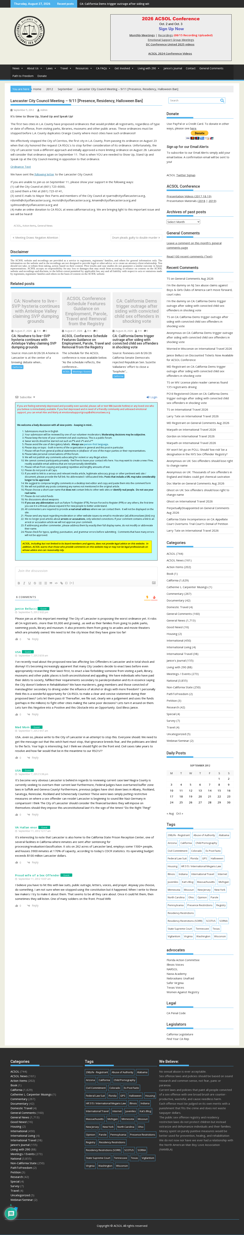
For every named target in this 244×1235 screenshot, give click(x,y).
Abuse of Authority (204, 835)
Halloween (217, 858)
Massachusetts (206, 882)
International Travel (179, 654)
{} (66, 582)
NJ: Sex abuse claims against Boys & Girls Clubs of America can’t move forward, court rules (199, 289)
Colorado (196, 850)
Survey (171, 720)
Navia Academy (177, 974)
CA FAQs (101, 68)
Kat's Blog (187, 882)
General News (44, 225)
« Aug (170, 813)
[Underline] (29, 583)
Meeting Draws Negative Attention (36, 237)
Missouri (189, 889)
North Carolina (176, 897)
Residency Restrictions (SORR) (185, 921)
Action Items (29, 225)
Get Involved (122, 68)
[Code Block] (56, 583)
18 (181, 796)
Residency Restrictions (181, 913)
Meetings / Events (82, 371)
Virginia (188, 936)
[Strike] (35, 583)
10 (171, 790)
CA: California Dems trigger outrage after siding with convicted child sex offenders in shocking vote (146, 4)
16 (228, 790)
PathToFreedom (177, 694)
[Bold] (19, 583)
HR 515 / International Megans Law (201, 866)
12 (190, 790)
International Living (179, 647)
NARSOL (172, 969)
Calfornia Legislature (180, 1034)
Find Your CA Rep (178, 1039)
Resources (81, 68)
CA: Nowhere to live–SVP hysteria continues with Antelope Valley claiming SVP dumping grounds (36, 311)
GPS (204, 858)
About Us (33, 68)
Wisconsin (220, 936)
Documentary (175, 600)
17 (171, 796)
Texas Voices (175, 987)
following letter (44, 174)
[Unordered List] (45, 583)
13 (200, 790)
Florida (194, 858)
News (15, 68)
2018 (201, 201)
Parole (214, 897)
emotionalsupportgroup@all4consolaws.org (86, 412)
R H (38, 331)
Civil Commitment (177, 850)
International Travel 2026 (215, 348)
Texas (216, 928)
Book (170, 574)
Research (173, 707)
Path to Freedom (23, 76)
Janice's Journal (173, 68)
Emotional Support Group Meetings (171, 40)
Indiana (183, 874)
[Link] (61, 583)
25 (181, 802)
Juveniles (173, 882)
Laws (49, 68)
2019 (212, 201)
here (193, 128)
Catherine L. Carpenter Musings (187, 587)
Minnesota (174, 889)
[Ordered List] (40, 583)
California (17, 367)
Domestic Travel (177, 607)
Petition (172, 700)
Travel (64, 68)
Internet (222, 874)
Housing (172, 634)
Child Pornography (206, 843)
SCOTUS (211, 921)
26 (190, 802)
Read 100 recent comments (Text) (189, 256)
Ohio (191, 897)
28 (209, 802)
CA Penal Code (176, 1013)
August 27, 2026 (23, 331)
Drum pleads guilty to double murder (134, 237)
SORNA (223, 921)
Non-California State (180, 687)
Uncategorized (176, 734)
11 (181, 790)
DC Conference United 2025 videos (170, 44)
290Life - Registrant (179, 835)
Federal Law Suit (177, 858)
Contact (191, 68)
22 (219, 796)
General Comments (211, 68)
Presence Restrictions (200, 905)
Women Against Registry (183, 992)
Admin (43, 110)
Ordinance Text (20, 167)
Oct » (179, 813)
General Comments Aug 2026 (194, 278)
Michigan (224, 882)
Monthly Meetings (142, 35)
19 (190, 796)
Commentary (175, 594)
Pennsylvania (176, 905)
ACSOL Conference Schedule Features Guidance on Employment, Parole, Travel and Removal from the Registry (86, 311)
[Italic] (24, 583)
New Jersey (204, 889)
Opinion (202, 897)
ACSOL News (175, 560)
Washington (203, 936)
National (172, 680)
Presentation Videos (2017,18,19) (189, 196)
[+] (72, 582)
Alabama (224, 835)
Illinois (171, 874)
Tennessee (202, 928)
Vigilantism (174, 936)
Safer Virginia (175, 983)
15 (219, 790)
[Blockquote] (51, 583)
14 (209, 790)
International (175, 640)
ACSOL (17, 225)
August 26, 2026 (124, 331)
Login (153, 397)
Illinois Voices (175, 964)
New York (219, 889)
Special (171, 714)
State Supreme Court (180, 928)
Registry (221, 905)
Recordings (165, 35)
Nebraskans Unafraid (180, 978)
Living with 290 (147, 68)
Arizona (172, 843)
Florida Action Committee (183, 960)
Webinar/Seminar (178, 741)
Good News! (175, 627)
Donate (42, 76)
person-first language (96, 444)
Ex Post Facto (213, 850)
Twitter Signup (185, 175)
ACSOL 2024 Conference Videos (170, 53)
